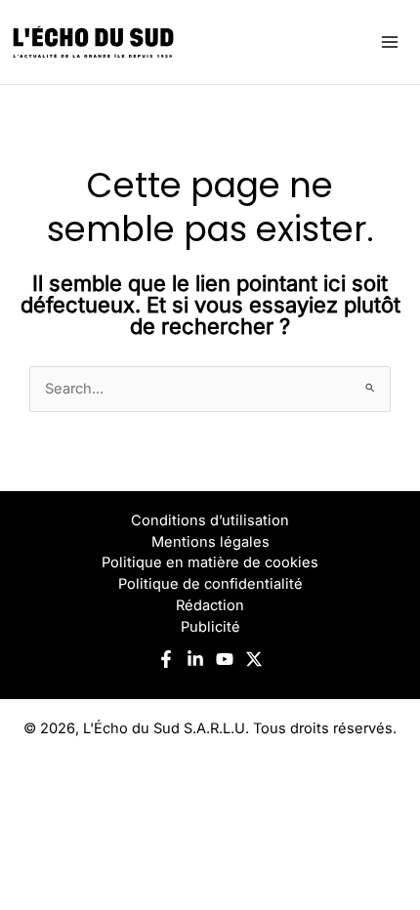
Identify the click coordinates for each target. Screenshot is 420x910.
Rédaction (210, 605)
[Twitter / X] (254, 659)
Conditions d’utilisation (210, 520)
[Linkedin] (195, 659)
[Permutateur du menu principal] (389, 41)
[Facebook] (166, 659)
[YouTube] (224, 659)
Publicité (210, 627)
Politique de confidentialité (210, 584)
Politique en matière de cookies (210, 562)
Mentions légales (210, 542)
